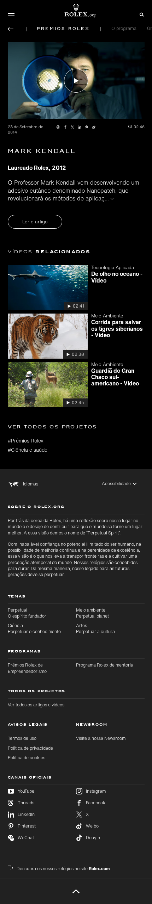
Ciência (34, 628)
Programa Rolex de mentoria (104, 665)
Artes (95, 628)
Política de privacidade (30, 748)
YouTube (26, 791)
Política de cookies (26, 757)
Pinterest (27, 826)
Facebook (95, 803)
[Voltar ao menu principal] (10, 29)
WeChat (26, 838)
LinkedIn (26, 814)
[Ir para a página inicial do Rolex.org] (76, 11)
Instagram (96, 791)
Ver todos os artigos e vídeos (36, 704)
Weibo (92, 826)
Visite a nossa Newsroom (100, 738)
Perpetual (27, 613)
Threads (26, 803)
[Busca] (141, 14)
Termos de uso (22, 738)
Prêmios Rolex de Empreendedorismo (27, 668)
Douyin (93, 838)
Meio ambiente (92, 613)
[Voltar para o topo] (76, 891)
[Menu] (11, 14)
